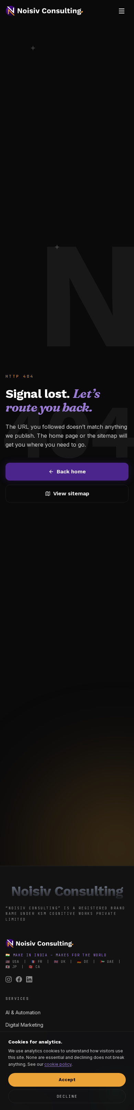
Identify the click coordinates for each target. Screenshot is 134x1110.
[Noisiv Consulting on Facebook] (19, 979)
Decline (67, 1096)
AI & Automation (23, 1012)
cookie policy (57, 1064)
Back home (71, 471)
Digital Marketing (24, 1025)
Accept (67, 1079)
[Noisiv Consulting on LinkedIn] (29, 979)
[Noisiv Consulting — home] (44, 10)
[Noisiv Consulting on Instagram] (8, 979)
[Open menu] (122, 11)
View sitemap (71, 493)
